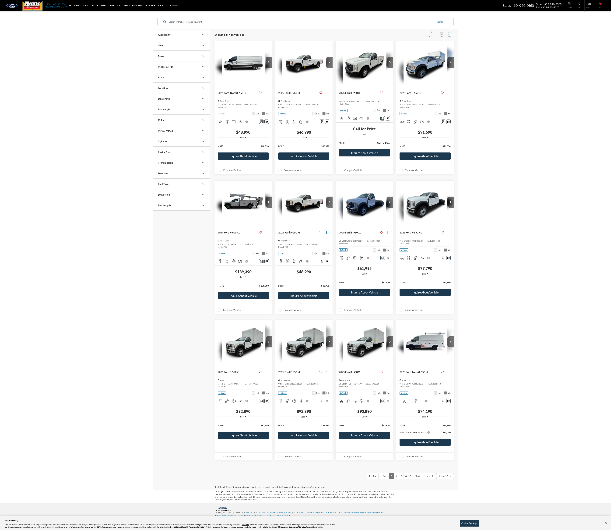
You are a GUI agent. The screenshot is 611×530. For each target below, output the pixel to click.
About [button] (162, 5)
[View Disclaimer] (246, 121)
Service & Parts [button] (133, 5)
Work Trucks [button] (90, 5)
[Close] (605, 522)
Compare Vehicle (232, 170)
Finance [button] (150, 5)
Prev (384, 475)
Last (429, 475)
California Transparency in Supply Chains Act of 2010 (266, 515)
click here (245, 524)
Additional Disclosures (266, 512)
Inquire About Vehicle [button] (243, 156)
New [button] (76, 5)
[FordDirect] (223, 508)
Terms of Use (234, 515)
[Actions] (266, 93)
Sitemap (249, 512)
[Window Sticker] (266, 122)
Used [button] (104, 5)
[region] (243, 146)
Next (418, 475)
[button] (269, 62)
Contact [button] (174, 5)
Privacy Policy (284, 512)
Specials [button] (115, 5)
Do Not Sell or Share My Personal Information (314, 512)
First (373, 475)
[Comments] (261, 122)
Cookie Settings (469, 523)
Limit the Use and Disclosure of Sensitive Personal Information (298, 527)
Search (440, 22)
